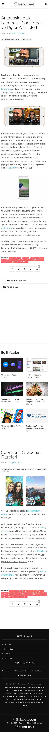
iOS (19, 693)
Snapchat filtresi (41, 593)
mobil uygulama (20, 696)
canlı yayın (5, 228)
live (11, 262)
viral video (34, 702)
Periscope (43, 696)
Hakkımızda (6, 644)
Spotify (37, 699)
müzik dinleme (34, 696)
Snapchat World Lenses (9, 597)
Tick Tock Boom (8, 649)
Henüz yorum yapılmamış (16, 280)
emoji (14, 687)
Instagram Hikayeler (37, 690)
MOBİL (18, 39)
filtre (42, 687)
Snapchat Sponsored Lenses (37, 595)
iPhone (22, 693)
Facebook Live (6, 260)
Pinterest (8, 699)
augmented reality (29, 591)
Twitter (17, 702)
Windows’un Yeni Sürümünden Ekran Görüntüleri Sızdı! (22, 671)
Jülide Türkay (17, 463)
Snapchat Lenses (7, 595)
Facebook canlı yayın (37, 258)
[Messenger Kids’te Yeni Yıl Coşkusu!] (12, 416)
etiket (18, 687)
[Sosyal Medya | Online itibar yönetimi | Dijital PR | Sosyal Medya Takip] (24, 4)
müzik (27, 696)
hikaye (21, 690)
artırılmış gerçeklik (15, 591)
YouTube (24, 705)
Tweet (12, 702)
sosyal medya (30, 699)
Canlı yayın (6, 89)
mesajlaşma (39, 693)
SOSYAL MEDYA (26, 39)
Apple (30, 684)
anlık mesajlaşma (22, 684)
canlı (10, 258)
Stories (42, 699)
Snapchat (41, 551)
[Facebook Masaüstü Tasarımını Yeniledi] (37, 365)
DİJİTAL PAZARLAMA (8, 39)
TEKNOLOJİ (5, 471)
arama (34, 684)
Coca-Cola (8, 687)
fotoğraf (8, 690)
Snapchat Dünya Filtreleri (10, 593)
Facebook (25, 258)
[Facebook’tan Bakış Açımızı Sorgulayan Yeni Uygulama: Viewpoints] (37, 416)
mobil (12, 696)
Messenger (6, 696)
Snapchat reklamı (20, 595)
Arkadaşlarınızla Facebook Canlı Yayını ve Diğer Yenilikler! (22, 22)
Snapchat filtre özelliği (27, 593)
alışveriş (8, 684)
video (28, 702)
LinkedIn (28, 693)
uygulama (23, 702)
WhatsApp (41, 702)
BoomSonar (7, 653)
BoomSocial (7, 658)
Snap (17, 699)
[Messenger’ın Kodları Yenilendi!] (12, 365)
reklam (13, 699)
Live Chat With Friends (20, 262)
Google (16, 690)
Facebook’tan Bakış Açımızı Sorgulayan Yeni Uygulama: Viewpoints (36, 428)
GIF (12, 690)
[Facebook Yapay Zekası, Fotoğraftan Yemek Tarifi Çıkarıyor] (37, 389)
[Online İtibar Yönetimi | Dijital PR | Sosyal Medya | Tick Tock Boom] (24, 719)
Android (13, 684)
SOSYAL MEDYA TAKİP (39, 469)
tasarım (7, 702)
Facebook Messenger (33, 687)
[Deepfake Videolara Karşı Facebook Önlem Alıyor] (12, 389)
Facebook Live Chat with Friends (23, 260)
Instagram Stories (11, 693)
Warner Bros (23, 597)
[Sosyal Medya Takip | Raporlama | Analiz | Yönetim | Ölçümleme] (24, 726)
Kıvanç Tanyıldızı (18, 33)
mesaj (33, 693)
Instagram (27, 690)
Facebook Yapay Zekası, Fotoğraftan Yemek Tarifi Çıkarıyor (35, 401)
